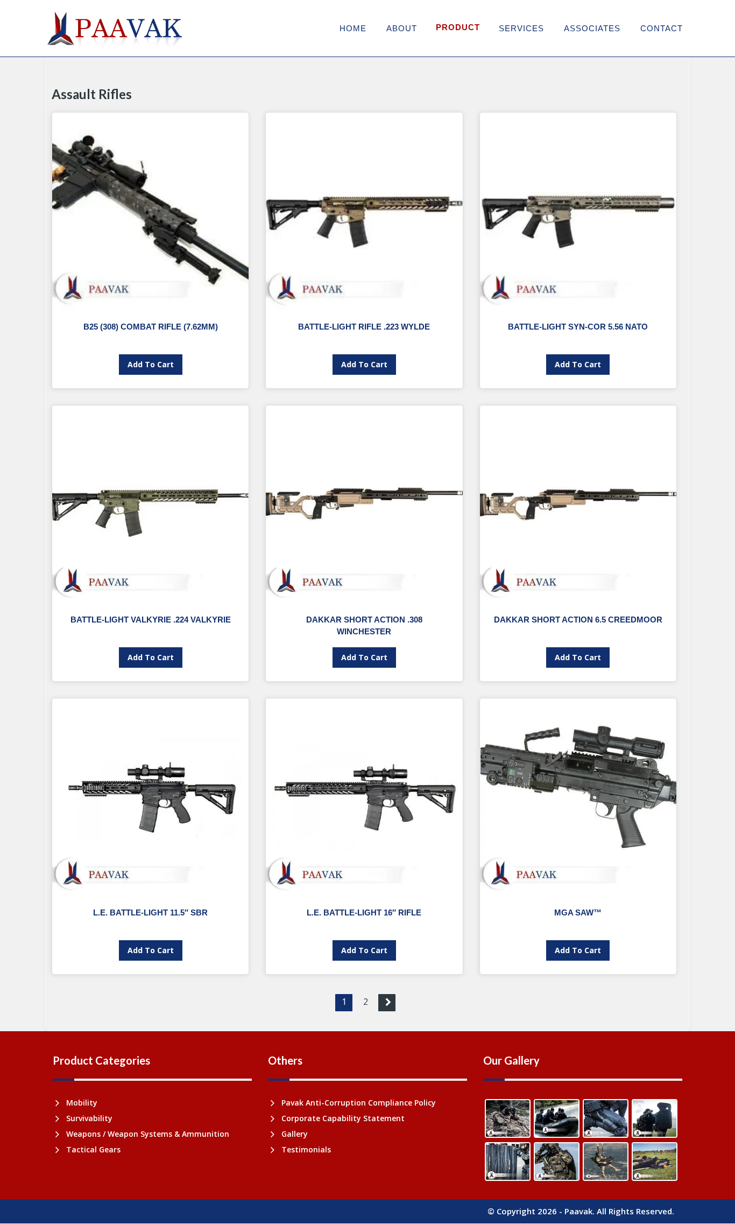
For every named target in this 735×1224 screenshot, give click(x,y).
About (401, 28)
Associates (592, 28)
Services (521, 28)
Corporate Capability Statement (343, 1118)
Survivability (89, 1118)
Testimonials (306, 1149)
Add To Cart (151, 364)
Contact (661, 28)
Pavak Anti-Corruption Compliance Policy (358, 1102)
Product (458, 27)
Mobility (81, 1102)
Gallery (294, 1134)
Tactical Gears (93, 1149)
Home (353, 28)
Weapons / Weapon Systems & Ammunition (147, 1134)
